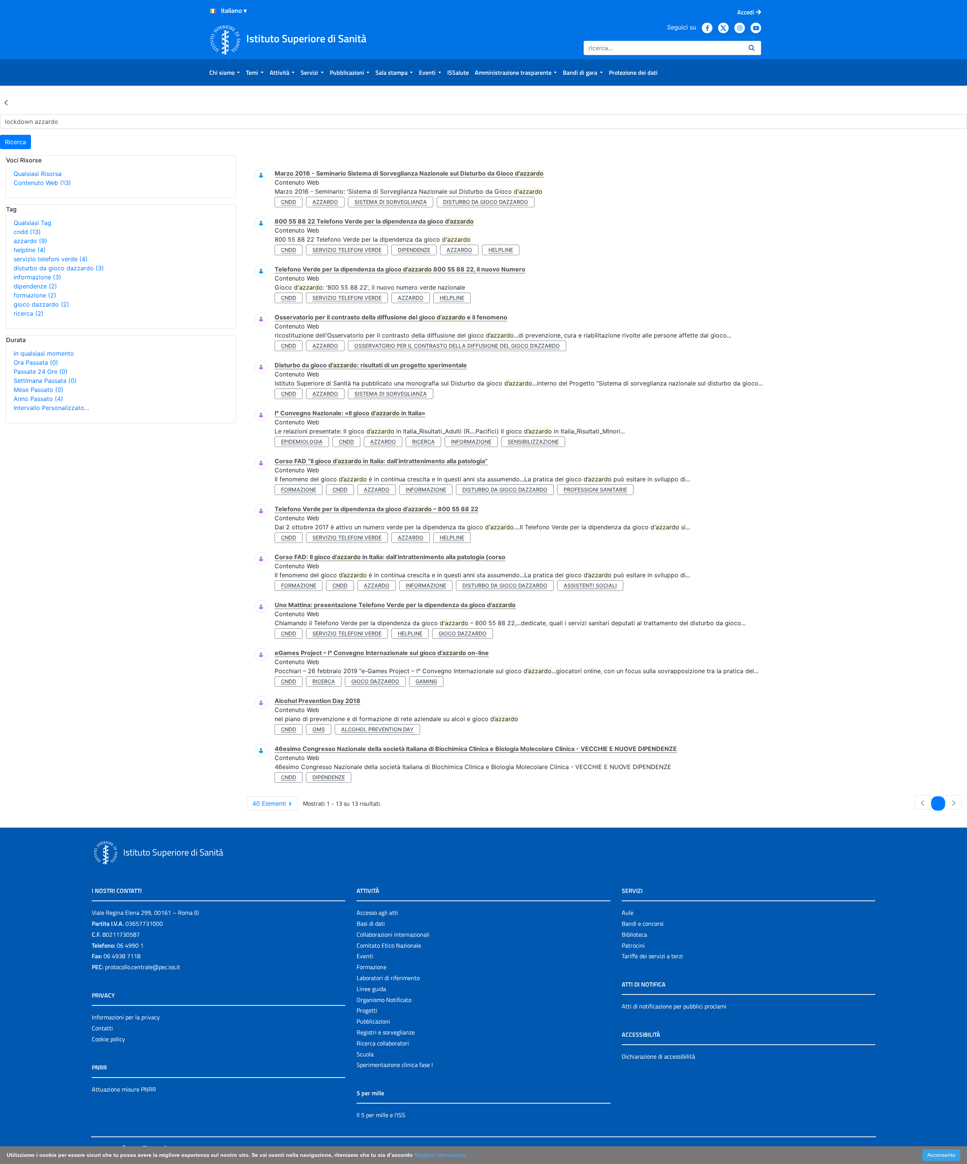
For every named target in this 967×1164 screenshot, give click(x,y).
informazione (37, 277)
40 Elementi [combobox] (269, 803)
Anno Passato (38, 398)
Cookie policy (108, 1039)
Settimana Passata (45, 380)
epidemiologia (302, 441)
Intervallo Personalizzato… (51, 408)
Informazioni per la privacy (126, 1017)
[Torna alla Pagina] (6, 102)
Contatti (102, 1028)
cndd (27, 232)
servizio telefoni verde (51, 259)
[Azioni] (213, 11)
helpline (30, 250)
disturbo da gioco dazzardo (59, 268)
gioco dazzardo (41, 304)
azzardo (30, 241)
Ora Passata (36, 362)
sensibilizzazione (533, 441)
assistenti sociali (590, 585)
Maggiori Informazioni (440, 1155)
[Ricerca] (752, 48)
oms (318, 729)
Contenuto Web (42, 183)
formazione (35, 295)
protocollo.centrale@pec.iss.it (142, 966)
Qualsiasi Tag (32, 223)
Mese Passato (38, 389)
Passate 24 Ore (41, 371)
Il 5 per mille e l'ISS (381, 1114)
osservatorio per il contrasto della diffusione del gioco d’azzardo (457, 345)
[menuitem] (224, 72)
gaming (426, 681)
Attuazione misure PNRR (124, 1089)
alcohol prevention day (377, 729)
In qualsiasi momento (44, 353)
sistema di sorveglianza (390, 202)
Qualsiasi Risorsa (38, 173)
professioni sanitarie (595, 489)
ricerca (28, 313)
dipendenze (35, 286)
